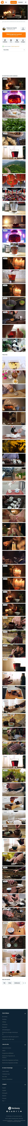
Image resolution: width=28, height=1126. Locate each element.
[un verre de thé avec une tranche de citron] (13, 276)
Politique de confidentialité (14, 1124)
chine (9, 982)
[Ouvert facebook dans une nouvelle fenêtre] (6, 1114)
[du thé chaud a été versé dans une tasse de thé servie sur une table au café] (13, 110)
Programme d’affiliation (7, 1054)
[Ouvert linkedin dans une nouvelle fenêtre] (11, 1114)
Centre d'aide (5, 1074)
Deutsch (4, 1098)
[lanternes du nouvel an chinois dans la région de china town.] (13, 180)
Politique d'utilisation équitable (13, 1125)
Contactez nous (6, 1077)
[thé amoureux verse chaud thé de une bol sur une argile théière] (13, 719)
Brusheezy (4, 1016)
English (4, 1090)
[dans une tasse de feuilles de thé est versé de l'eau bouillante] (13, 207)
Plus (3, 1103)
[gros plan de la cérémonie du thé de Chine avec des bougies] (13, 83)
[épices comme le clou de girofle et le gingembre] (13, 138)
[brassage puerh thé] (13, 816)
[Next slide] (22, 982)
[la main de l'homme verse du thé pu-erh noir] (13, 941)
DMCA (3, 1051)
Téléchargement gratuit (14, 34)
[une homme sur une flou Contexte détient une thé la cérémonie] (13, 775)
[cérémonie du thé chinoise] (13, 955)
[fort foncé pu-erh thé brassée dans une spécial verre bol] (13, 152)
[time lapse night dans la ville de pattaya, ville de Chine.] (13, 193)
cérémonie (17, 982)
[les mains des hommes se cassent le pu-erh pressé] (13, 858)
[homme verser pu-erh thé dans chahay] (13, 705)
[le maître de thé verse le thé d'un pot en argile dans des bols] (13, 872)
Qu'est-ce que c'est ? (15, 46)
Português (4, 1096)
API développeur (6, 1029)
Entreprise (4, 1024)
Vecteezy (4, 1018)
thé (4, 982)
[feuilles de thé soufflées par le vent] (13, 124)
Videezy (4, 1021)
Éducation (4, 1026)
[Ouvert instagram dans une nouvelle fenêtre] (8, 1114)
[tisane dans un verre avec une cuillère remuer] (13, 249)
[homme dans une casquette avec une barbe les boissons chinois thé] (13, 650)
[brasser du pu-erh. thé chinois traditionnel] (13, 844)
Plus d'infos (6, 49)
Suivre (23, 29)
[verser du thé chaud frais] (13, 927)
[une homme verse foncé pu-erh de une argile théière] (13, 733)
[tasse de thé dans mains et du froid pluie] (13, 330)
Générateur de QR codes (8, 1040)
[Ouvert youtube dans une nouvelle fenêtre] (20, 1114)
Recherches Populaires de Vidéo (10, 1065)
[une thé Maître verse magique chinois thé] (13, 803)
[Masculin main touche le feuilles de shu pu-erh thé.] (13, 789)
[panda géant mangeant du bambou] (13, 344)
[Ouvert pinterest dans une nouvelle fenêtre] (13, 1114)
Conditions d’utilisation (13, 1123)
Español (4, 1093)
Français (4, 1101)
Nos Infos (4, 1079)
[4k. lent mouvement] (13, 692)
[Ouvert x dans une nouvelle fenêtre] (18, 1114)
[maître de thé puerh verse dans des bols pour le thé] (13, 747)
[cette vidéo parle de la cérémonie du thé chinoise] (13, 969)
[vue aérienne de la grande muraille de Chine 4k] (13, 166)
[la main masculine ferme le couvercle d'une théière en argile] (13, 830)
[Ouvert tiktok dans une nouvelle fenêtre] (15, 1114)
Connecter (20, 2)
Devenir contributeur (7, 1082)
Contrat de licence (6, 1049)
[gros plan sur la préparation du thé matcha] (13, 303)
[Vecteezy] (2, 2)
